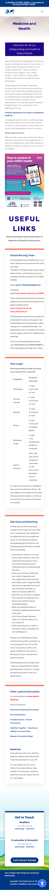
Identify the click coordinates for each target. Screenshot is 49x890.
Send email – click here (24, 829)
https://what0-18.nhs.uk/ (21, 308)
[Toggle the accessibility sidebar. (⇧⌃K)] (42, 883)
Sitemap (40, 887)
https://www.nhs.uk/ (18, 312)
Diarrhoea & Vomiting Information (24, 710)
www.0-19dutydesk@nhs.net (28, 285)
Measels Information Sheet (21, 736)
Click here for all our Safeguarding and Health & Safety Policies (24, 49)
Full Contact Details (24, 860)
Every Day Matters (18, 715)
